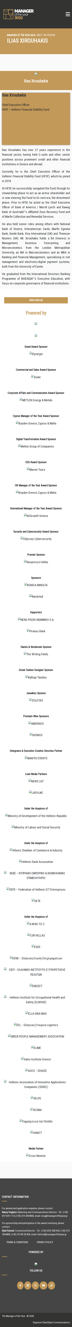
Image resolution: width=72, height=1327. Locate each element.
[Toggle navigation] (68, 14)
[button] (36, 300)
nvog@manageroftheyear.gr (54, 1215)
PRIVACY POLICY (45, 1242)
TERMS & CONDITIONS (17, 1242)
